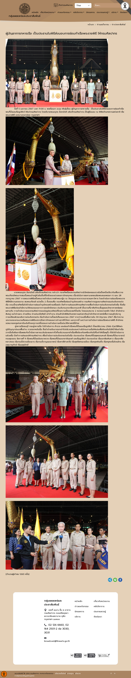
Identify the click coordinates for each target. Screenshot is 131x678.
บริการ (77, 616)
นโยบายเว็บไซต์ (60, 673)
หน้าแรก (91, 24)
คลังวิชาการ (99, 606)
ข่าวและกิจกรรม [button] (64, 12)
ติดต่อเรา (98, 616)
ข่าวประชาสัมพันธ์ (118, 24)
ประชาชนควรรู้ (100, 611)
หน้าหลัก (78, 601)
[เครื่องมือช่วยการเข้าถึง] (4, 674)
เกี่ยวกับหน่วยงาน (102, 601)
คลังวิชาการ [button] (78, 12)
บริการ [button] (114, 12)
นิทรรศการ (90, 12)
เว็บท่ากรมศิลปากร (65, 5)
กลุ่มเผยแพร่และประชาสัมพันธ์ (24, 16)
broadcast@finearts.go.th (57, 641)
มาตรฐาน (70, 673)
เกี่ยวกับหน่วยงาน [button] (47, 12)
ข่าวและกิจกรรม (103, 24)
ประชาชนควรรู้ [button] (102, 12)
